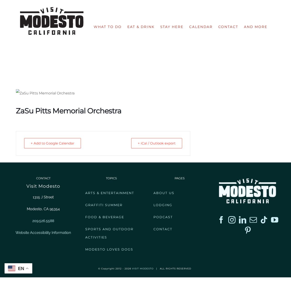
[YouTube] (274, 219)
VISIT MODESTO (142, 268)
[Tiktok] (264, 219)
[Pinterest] (247, 230)
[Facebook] (221, 219)
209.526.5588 (43, 221)
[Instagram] (232, 219)
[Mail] (253, 219)
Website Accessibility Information (43, 232)
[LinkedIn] (242, 219)
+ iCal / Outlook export (157, 143)
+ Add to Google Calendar (52, 143)
